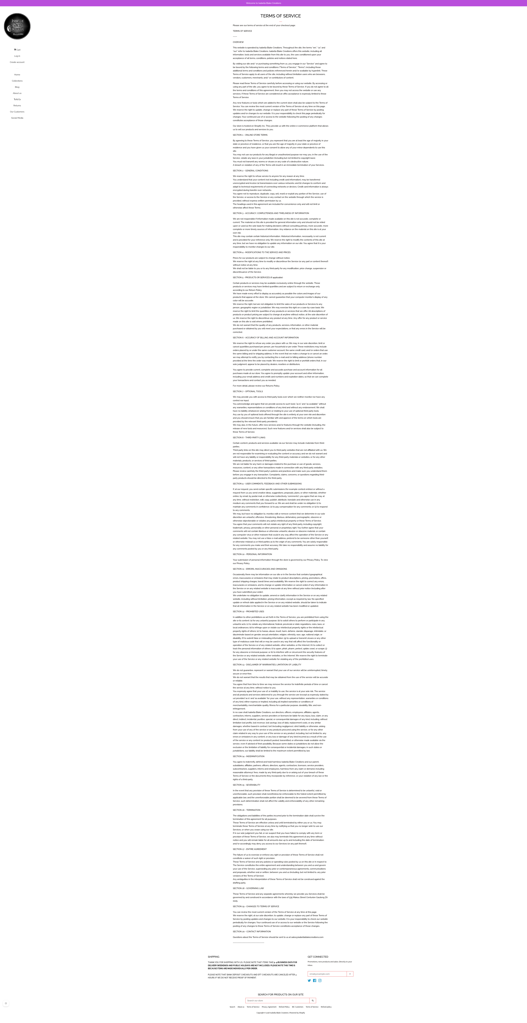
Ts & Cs (17, 99)
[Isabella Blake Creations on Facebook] (314, 981)
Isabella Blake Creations (279, 1013)
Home (17, 74)
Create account (17, 62)
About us (17, 93)
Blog (17, 87)
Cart (18, 50)
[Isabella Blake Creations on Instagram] (320, 981)
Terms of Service (253, 1007)
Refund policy (326, 1007)
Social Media (17, 118)
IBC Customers (297, 1007)
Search (232, 1007)
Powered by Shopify (297, 1013)
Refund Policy (284, 1007)
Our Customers (17, 112)
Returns (17, 105)
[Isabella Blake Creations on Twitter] (309, 981)
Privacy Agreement (269, 1007)
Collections (17, 81)
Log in (17, 56)
